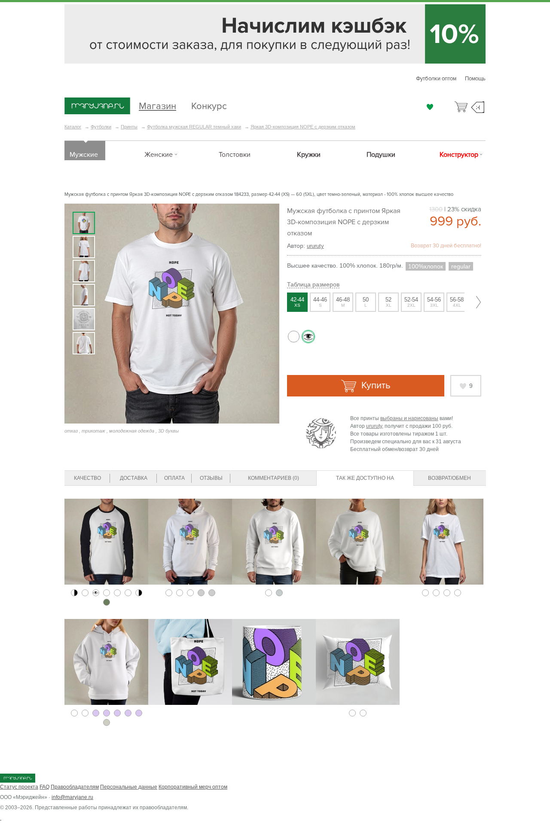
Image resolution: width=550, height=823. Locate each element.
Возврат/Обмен (449, 478)
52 (388, 302)
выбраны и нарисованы (409, 418)
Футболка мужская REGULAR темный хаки (194, 126)
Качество (87, 478)
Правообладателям (75, 787)
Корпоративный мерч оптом (193, 787)
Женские (158, 154)
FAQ (44, 787)
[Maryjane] (17, 781)
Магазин (157, 105)
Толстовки (235, 154)
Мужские (84, 154)
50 (366, 302)
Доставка (133, 478)
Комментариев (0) (273, 478)
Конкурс (209, 105)
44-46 (320, 302)
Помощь (475, 78)
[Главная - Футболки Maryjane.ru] (97, 107)
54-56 (434, 302)
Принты (129, 126)
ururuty (315, 246)
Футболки (101, 126)
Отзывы (211, 478)
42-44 (297, 302)
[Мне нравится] (430, 107)
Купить (374, 385)
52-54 (411, 302)
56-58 (457, 302)
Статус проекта (19, 787)
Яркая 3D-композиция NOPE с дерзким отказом (303, 126)
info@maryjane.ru (72, 797)
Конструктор (459, 154)
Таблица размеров (313, 284)
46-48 (343, 302)
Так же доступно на (365, 478)
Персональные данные (128, 787)
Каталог (72, 126)
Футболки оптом (436, 78)
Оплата (174, 478)
